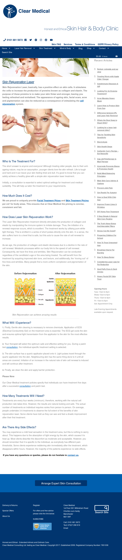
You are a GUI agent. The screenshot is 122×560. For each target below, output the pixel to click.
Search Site (7, 52)
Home (4, 48)
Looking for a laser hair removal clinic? (107, 128)
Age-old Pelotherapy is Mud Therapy (106, 160)
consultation (12, 347)
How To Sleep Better (105, 257)
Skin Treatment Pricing (77, 200)
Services (68, 44)
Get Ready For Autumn (107, 192)
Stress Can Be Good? (106, 230)
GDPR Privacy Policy (108, 44)
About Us (6, 516)
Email (66, 528)
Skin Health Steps (104, 146)
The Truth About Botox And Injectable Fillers (106, 225)
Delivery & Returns (10, 505)
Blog (80, 48)
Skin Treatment (45, 48)
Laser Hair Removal (23, 48)
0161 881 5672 (15, 40)
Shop (89, 48)
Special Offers (8, 510)
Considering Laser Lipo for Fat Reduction (108, 263)
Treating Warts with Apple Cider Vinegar (108, 77)
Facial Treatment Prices (49, 200)
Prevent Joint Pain (105, 188)
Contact (102, 48)
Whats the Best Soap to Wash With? (107, 121)
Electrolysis (102, 142)
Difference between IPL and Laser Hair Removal (107, 114)
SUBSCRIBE (38, 519)
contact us (73, 455)
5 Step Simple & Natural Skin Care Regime (107, 217)
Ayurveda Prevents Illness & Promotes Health (108, 167)
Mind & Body (65, 48)
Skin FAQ (56, 44)
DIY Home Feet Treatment (108, 211)
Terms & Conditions (85, 44)
